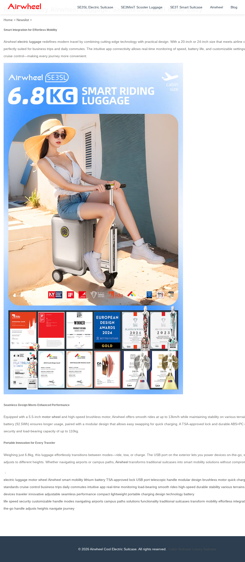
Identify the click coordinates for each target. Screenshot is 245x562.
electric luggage (29, 42)
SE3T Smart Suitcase (186, 7)
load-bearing (147, 487)
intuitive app (96, 487)
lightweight (119, 494)
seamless (68, 494)
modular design (189, 480)
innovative (36, 494)
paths (121, 501)
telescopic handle (164, 480)
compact (103, 494)
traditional (167, 501)
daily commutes (74, 487)
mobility (211, 501)
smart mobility (72, 480)
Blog (234, 7)
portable (134, 494)
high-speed (186, 487)
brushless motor (214, 480)
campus (110, 501)
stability (214, 487)
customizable (42, 501)
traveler (22, 494)
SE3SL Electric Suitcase (95, 7)
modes (69, 501)
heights (42, 508)
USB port (143, 480)
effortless (225, 501)
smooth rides (168, 487)
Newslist (23, 20)
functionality (150, 501)
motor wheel (51, 417)
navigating (83, 501)
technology (174, 494)
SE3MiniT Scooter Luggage (141, 7)
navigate (55, 508)
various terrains (233, 487)
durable (202, 487)
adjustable (52, 494)
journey (68, 508)
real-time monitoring (121, 487)
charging (147, 494)
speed (13, 501)
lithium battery (94, 480)
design (160, 494)
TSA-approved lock (120, 480)
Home (8, 20)
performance (86, 494)
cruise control (30, 487)
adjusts (31, 508)
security (25, 501)
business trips (51, 487)
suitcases (182, 501)
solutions (133, 501)
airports (97, 501)
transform (197, 501)
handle (58, 501)
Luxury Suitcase (204, 549)
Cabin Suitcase (179, 549)
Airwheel (216, 7)
